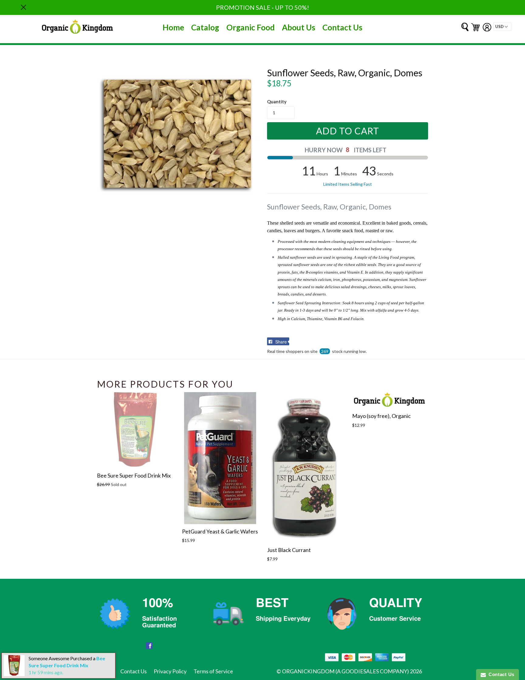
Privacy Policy (170, 671)
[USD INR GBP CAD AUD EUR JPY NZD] (502, 26)
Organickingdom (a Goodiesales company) (345, 671)
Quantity (277, 101)
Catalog (205, 27)
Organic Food (250, 27)
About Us (298, 27)
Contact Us (342, 27)
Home (173, 27)
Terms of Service (213, 671)
